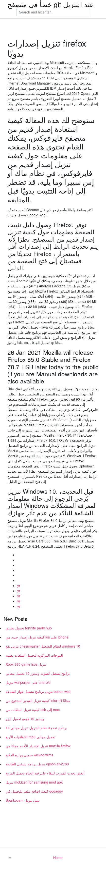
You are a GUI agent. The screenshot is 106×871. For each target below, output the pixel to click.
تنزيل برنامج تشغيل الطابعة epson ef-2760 (37, 763)
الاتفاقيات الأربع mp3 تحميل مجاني (30, 736)
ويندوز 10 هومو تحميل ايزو (25, 718)
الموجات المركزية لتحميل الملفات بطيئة (34, 655)
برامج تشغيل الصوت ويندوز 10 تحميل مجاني (38, 673)
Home (58, 857)
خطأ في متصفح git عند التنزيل (50, 4)
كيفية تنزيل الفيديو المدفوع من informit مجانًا (38, 700)
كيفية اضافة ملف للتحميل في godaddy (34, 791)
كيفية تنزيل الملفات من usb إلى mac (33, 709)
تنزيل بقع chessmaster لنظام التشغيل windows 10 (43, 646)
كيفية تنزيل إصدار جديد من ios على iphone (37, 637)
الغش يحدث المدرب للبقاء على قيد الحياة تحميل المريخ (45, 773)
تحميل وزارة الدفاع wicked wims (29, 754)
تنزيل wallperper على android (28, 682)
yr (18, 585)
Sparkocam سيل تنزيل (23, 800)
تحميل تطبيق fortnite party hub (29, 628)
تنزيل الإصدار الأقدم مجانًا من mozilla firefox (38, 745)
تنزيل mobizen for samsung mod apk (34, 782)
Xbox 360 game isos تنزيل (26, 664)
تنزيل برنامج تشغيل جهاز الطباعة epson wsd (38, 691)
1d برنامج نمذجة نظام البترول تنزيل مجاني (36, 727)
